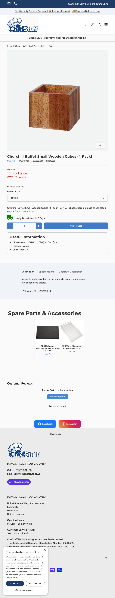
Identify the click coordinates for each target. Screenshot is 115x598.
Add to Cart (76, 225)
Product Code (13, 191)
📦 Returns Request (59, 11)
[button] (99, 24)
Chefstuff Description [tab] (70, 271)
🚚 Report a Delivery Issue (86, 11)
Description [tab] (28, 271)
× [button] (44, 550)
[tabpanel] (57, 281)
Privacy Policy (12, 577)
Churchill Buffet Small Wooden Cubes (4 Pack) (34, 46)
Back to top (56, 434)
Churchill (11, 161)
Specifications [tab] (46, 271)
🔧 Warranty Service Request (31, 11)
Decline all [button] (35, 583)
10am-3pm (102, 3)
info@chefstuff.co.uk (28, 473)
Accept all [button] (15, 583)
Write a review (57, 396)
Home (9, 46)
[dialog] (25, 571)
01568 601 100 (24, 470)
